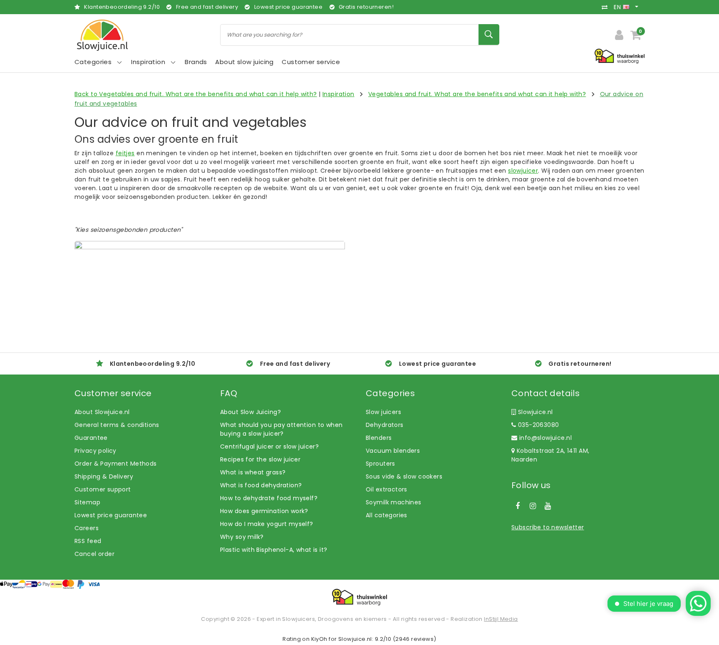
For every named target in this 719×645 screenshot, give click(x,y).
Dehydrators (385, 425)
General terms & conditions (116, 425)
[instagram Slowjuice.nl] (532, 506)
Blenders (379, 438)
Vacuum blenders (393, 451)
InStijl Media (501, 619)
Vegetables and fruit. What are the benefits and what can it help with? (477, 94)
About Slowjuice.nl (102, 412)
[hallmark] (620, 56)
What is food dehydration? (261, 485)
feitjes (125, 153)
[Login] (619, 35)
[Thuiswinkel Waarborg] (359, 597)
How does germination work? (264, 511)
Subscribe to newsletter (547, 527)
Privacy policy (95, 451)
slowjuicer (523, 170)
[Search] (489, 34)
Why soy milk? (241, 537)
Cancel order (94, 554)
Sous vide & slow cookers (404, 476)
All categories (386, 515)
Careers (86, 528)
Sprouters (380, 463)
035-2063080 (537, 425)
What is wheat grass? (252, 472)
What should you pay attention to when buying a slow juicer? (281, 429)
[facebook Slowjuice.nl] (517, 506)
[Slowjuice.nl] (102, 35)
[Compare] (607, 7)
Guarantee (91, 438)
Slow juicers (383, 412)
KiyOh (319, 639)
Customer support (102, 489)
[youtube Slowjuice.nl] (548, 506)
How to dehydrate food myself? (268, 498)
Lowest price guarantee (110, 515)
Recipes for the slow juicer (260, 459)
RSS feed (87, 541)
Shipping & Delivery (103, 476)
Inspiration (338, 94)
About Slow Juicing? (250, 412)
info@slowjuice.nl (545, 438)
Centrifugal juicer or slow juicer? (269, 446)
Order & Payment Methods (115, 463)
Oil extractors (386, 489)
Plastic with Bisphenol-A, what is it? (273, 550)
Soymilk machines (393, 502)
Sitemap (87, 502)
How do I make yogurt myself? (266, 524)
